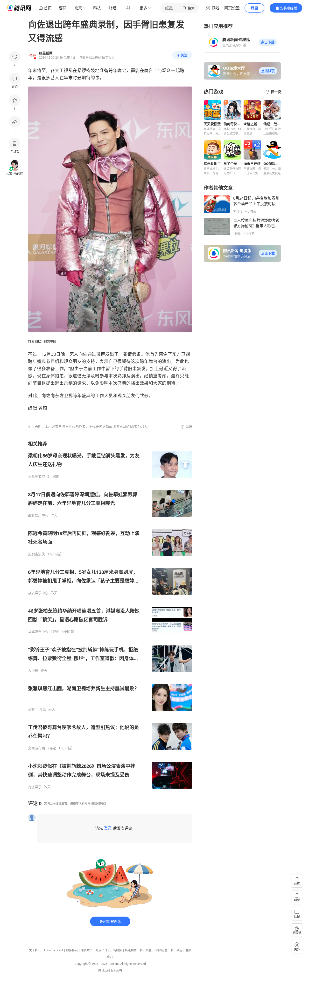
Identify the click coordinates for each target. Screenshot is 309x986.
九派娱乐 (35, 787)
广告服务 (116, 950)
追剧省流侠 (36, 554)
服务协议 (72, 950)
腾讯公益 (145, 950)
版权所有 (116, 970)
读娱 (31, 709)
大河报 (33, 670)
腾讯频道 (176, 950)
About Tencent (53, 950)
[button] (268, 42)
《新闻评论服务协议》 (93, 803)
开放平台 (101, 950)
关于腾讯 (35, 950)
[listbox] (110, 615)
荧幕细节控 (36, 476)
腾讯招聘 (131, 950)
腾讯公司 (104, 970)
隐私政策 (86, 950)
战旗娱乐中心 (38, 515)
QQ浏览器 (161, 950)
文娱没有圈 (36, 748)
